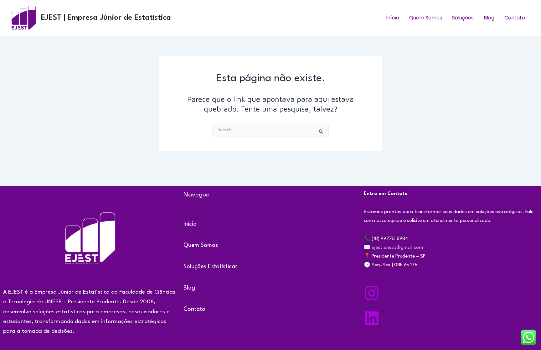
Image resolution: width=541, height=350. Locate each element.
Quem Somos (425, 17)
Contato (514, 17)
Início (392, 17)
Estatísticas (223, 266)
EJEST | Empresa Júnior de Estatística (106, 18)
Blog (489, 17)
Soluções (463, 17)
